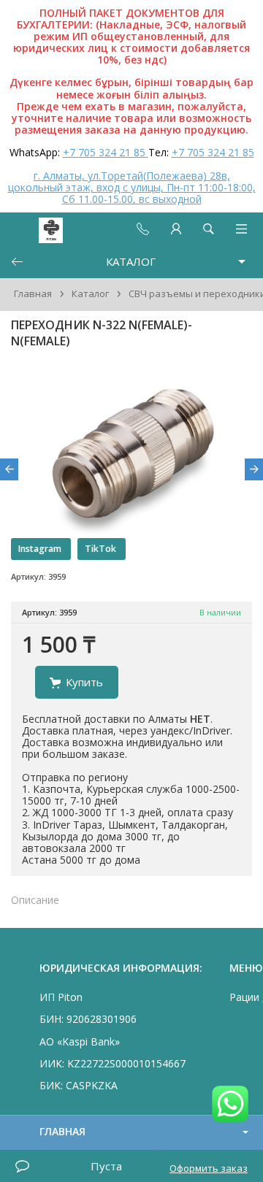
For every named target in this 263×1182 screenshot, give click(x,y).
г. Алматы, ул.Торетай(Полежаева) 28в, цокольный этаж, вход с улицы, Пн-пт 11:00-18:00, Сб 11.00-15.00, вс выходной (132, 187)
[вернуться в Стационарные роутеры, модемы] (17, 261)
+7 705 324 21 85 (105, 152)
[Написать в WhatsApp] (230, 1105)
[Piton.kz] (38, 228)
